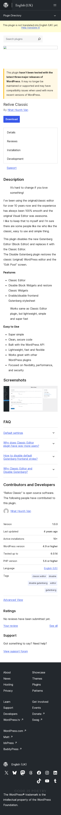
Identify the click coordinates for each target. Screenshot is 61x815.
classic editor (39, 576)
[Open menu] (55, 5)
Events (36, 707)
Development (15, 158)
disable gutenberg (38, 583)
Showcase (38, 672)
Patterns (37, 690)
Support (12, 168)
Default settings (13, 433)
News (7, 678)
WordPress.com (14, 731)
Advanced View (13, 600)
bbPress (10, 743)
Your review (10, 625)
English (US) (51, 568)
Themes (37, 678)
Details (11, 132)
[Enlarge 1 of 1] (53, 390)
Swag (37, 719)
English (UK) (19, 764)
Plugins (36, 684)
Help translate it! (30, 27)
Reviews (12, 141)
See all (53, 625)
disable (52, 576)
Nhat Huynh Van (18, 110)
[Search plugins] (39, 39)
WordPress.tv (13, 719)
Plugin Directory (12, 15)
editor (53, 583)
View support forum (15, 651)
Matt (8, 737)
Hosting (8, 684)
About (7, 672)
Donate (38, 714)
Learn (6, 701)
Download (12, 119)
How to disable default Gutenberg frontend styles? (20, 457)
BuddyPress (12, 749)
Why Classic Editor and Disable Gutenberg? (17, 470)
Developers (10, 714)
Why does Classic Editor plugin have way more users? (21, 444)
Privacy (8, 690)
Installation (14, 150)
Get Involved (40, 701)
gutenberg (51, 590)
